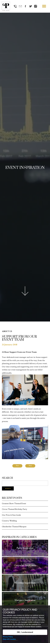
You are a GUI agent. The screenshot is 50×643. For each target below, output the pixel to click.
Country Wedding (9, 521)
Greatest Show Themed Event (14, 503)
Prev (17, 466)
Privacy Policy (8, 637)
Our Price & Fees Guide (11, 515)
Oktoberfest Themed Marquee (14, 527)
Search (8, 488)
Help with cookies (9, 639)
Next (30, 466)
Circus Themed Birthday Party (14, 509)
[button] (44, 6)
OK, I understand (25, 632)
